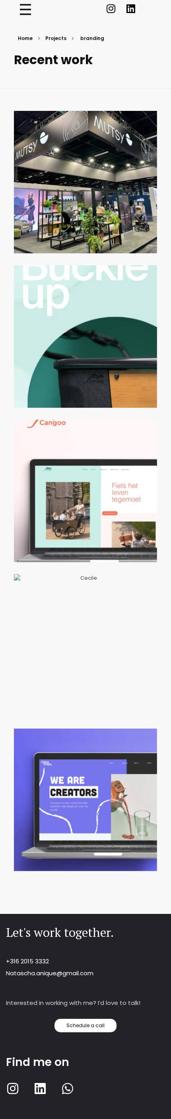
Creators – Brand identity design (85, 807)
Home (25, 38)
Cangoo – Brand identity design (85, 499)
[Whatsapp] (67, 1088)
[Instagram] (111, 9)
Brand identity (106, 198)
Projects (55, 38)
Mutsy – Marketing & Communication (85, 190)
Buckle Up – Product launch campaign (85, 344)
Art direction (63, 198)
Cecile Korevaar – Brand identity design (85, 653)
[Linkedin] (131, 9)
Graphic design (129, 511)
